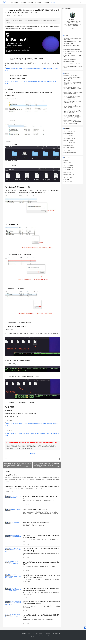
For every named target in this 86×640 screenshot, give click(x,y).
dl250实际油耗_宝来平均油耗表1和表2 (72, 64)
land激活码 (66, 160)
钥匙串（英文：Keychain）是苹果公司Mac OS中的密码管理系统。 (41, 497)
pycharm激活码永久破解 (69, 131)
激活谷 (39, 636)
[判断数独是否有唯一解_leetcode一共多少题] (13, 526)
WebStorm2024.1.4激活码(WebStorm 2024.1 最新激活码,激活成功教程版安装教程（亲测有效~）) (41, 589)
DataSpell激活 (46, 633)
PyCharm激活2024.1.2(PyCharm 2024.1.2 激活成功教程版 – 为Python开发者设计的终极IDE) (72, 101)
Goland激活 (30, 2)
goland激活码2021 (68, 181)
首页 (12, 2)
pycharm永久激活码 (68, 135)
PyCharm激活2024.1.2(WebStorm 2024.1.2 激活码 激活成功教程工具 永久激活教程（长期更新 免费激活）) (72, 122)
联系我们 (33, 446)
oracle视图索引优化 (11, 475)
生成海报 (8, 459)
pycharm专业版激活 (68, 133)
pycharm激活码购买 (68, 150)
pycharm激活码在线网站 (69, 138)
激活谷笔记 (53, 2)
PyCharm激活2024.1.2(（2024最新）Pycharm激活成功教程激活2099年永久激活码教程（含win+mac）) (72, 89)
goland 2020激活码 (68, 165)
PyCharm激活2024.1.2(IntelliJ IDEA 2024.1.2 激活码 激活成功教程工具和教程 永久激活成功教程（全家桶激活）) (72, 117)
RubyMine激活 (54, 633)
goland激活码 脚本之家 (69, 174)
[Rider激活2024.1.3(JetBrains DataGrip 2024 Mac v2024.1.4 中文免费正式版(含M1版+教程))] (13, 579)
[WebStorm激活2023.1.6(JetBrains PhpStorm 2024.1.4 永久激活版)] (13, 566)
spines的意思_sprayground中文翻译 (72, 49)
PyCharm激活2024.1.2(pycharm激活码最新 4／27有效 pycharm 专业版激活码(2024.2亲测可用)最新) (72, 111)
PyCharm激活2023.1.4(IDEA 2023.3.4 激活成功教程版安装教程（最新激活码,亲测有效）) (32, 486)
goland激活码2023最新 (69, 167)
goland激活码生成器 (68, 169)
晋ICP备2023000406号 (51, 636)
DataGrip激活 (46, 2)
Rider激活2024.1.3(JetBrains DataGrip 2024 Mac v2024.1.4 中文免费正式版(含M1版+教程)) (41, 576)
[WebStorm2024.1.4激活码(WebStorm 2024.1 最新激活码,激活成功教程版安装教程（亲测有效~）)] (13, 592)
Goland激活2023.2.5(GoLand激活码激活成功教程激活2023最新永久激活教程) (41, 550)
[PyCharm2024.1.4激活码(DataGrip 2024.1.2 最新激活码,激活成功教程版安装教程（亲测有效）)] (13, 606)
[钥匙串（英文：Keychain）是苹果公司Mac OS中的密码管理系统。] (13, 500)
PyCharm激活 (23, 2)
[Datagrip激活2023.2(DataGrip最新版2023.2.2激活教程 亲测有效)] (13, 619)
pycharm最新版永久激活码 (70, 152)
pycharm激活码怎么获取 (69, 147)
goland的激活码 (67, 172)
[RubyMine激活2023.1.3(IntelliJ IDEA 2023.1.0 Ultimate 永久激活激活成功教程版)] (13, 540)
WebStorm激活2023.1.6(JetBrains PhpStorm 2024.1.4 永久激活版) (41, 563)
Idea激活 (16, 2)
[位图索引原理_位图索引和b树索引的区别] (13, 513)
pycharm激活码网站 (68, 145)
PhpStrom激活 (38, 2)
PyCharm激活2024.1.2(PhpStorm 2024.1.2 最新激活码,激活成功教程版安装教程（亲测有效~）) (72, 106)
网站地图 (60, 633)
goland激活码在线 (68, 177)
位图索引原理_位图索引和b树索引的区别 (35, 509)
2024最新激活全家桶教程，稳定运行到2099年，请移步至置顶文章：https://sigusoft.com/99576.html (31, 442)
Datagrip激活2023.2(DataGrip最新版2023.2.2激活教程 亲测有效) (41, 616)
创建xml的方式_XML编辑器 (70, 59)
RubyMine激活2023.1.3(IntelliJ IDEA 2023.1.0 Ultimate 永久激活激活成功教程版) (41, 536)
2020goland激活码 (68, 162)
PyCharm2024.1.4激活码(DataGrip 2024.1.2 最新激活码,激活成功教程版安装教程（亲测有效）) (41, 603)
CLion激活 (38, 633)
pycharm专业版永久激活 (69, 142)
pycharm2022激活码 (68, 140)
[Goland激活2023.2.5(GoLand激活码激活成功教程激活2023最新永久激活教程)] (13, 553)
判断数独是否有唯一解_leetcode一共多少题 (36, 522)
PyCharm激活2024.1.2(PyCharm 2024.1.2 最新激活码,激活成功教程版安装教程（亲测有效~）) (72, 77)
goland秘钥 (66, 179)
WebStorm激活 (31, 633)
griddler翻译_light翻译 (69, 61)
